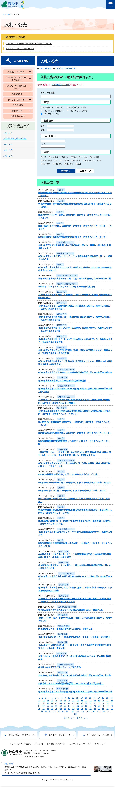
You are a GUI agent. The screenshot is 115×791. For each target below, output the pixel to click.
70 (95, 706)
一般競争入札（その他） (78, 111)
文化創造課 (62, 681)
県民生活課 (63, 562)
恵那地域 (46, 164)
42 (52, 703)
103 (87, 711)
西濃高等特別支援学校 (67, 607)
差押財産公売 (17, 111)
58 (44, 706)
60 (52, 706)
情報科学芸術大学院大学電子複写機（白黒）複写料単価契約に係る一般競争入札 (74, 278)
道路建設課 (62, 449)
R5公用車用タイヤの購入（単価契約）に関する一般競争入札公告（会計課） (73, 490)
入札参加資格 (17, 94)
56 (112, 703)
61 (56, 706)
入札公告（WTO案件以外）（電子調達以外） (17, 79)
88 (95, 709)
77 (48, 709)
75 (39, 709)
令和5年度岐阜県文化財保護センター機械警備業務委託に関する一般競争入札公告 (75, 372)
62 (61, 706)
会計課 (61, 190)
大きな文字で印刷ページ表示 (66, 68)
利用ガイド (39, 744)
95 (50, 711)
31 (82, 701)
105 (98, 711)
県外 (79, 164)
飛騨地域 (69, 164)
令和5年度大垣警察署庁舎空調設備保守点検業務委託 (62, 380)
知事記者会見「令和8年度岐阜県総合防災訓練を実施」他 (29, 44)
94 (46, 711)
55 (108, 703)
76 (44, 709)
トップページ (6, 14)
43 (56, 703)
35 (99, 701)
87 (91, 709)
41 (48, 703)
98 (63, 711)
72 (103, 706)
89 (99, 709)
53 (99, 703)
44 (61, 703)
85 (82, 709)
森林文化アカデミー (65, 253)
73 (108, 706)
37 (108, 701)
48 (78, 703)
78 (52, 709)
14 (86, 698)
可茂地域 (76, 160)
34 (95, 701)
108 (75, 714)
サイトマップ (99, 744)
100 (72, 711)
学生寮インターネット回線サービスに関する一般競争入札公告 (66, 286)
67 (82, 706)
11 (73, 698)
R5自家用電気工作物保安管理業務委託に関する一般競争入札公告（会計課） (73, 237)
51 (91, 703)
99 (67, 711)
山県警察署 (63, 596)
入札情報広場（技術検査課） (15, 139)
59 (48, 706)
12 (77, 698)
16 (94, 698)
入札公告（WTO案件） (17, 72)
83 (73, 709)
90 (103, 709)
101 (77, 711)
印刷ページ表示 (45, 68)
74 (112, 706)
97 (59, 711)
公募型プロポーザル (51, 114)
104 (93, 711)
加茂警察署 (61, 408)
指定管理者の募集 (18, 116)
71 (99, 706)
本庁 (44, 157)
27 (65, 701)
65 (73, 706)
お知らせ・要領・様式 (17, 100)
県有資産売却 (18, 105)
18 (103, 698)
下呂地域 (58, 164)
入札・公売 (7, 133)
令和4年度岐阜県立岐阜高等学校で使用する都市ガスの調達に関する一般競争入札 (75, 691)
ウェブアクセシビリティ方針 (79, 744)
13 (82, 698)
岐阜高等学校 (62, 689)
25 (56, 701)
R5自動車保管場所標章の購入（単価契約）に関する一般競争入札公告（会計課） (75, 433)
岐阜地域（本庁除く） (60, 157)
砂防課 (60, 264)
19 (107, 698)
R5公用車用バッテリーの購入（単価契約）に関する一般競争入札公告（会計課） (75, 482)
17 (99, 698)
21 (39, 701)
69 (91, 706)
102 (82, 711)
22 (44, 701)
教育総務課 (63, 551)
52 (95, 703)
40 (44, 703)
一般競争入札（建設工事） (53, 107)
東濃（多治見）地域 (93, 160)
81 (65, 709)
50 (86, 703)
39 (39, 703)
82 (69, 709)
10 (69, 698)
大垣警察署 (62, 378)
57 (39, 706)
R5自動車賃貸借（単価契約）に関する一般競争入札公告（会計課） (69, 474)
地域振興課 (62, 634)
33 (91, 701)
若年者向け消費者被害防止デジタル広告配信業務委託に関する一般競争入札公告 (74, 675)
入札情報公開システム (61, 85)
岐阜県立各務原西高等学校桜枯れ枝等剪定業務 (59, 667)
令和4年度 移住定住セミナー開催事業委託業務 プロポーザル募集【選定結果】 (74, 637)
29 (73, 701)
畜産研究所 (61, 292)
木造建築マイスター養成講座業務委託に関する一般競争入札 (65, 629)
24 (52, 701)
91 (108, 709)
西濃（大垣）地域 (80, 157)
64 (69, 706)
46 (69, 703)
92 (112, 709)
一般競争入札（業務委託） (53, 111)
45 (65, 703)
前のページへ (69, 718)
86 (86, 709)
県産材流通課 (63, 626)
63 (65, 706)
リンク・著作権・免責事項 (20, 744)
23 (48, 701)
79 (56, 709)
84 (78, 709)
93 (42, 711)
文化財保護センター (65, 242)
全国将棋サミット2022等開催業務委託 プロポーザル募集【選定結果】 (70, 683)
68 (86, 706)
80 (61, 709)
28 (69, 701)
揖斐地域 (95, 157)
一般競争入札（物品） (78, 107)
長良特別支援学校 (66, 574)
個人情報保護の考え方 (56, 744)
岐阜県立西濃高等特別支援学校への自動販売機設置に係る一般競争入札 (70, 610)
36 (103, 701)
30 (78, 701)
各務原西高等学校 (65, 664)
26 (61, 701)
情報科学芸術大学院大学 (67, 276)
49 (82, 703)
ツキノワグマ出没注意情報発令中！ (20, 49)
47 (73, 703)
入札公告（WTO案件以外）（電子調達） (17, 87)
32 (86, 701)
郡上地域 (65, 160)
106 (103, 711)
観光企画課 (62, 615)
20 (112, 698)
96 (54, 711)
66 (78, 706)
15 (90, 698)
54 (103, 703)
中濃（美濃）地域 (50, 160)
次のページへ (82, 718)
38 (112, 701)
